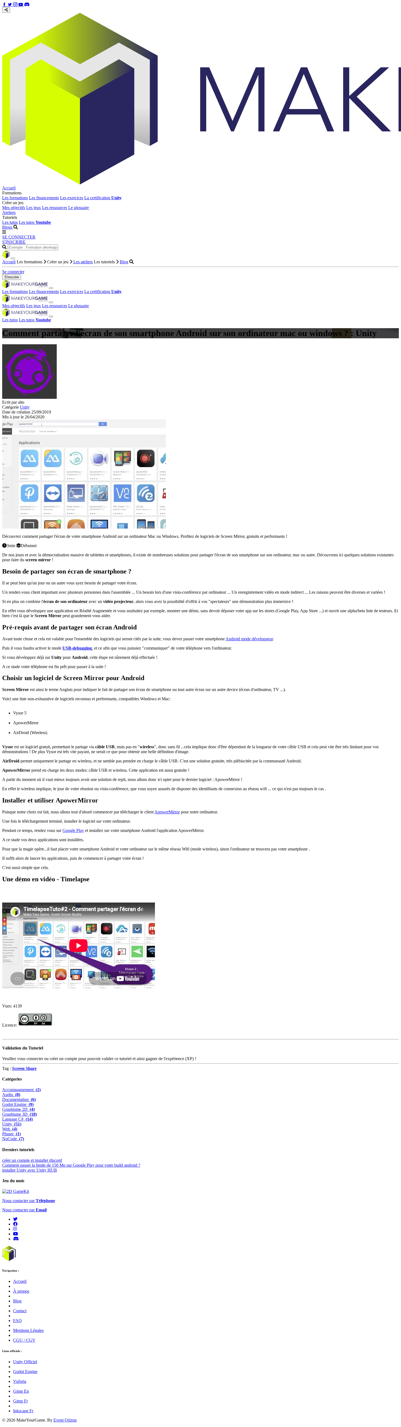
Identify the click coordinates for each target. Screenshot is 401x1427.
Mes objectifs (13, 207)
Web (9, 1129)
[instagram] (15, 1229)
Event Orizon (65, 1420)
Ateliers (9, 212)
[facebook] (15, 1224)
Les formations (15, 197)
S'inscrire (11, 277)
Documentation (19, 1099)
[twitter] (15, 1219)
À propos (21, 1291)
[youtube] (15, 1234)
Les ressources (54, 207)
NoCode (13, 1138)
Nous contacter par (28, 1200)
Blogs (7, 227)
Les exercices (71, 197)
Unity (25, 407)
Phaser (11, 1134)
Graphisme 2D (18, 1109)
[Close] (13, 258)
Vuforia (19, 1381)
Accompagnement (21, 1089)
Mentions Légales (28, 1330)
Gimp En (21, 1391)
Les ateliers (83, 262)
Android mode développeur (249, 638)
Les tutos (10, 222)
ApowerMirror (167, 812)
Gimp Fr (20, 1401)
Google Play (73, 830)
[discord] (16, 1238)
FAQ (17, 1320)
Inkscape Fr (23, 1410)
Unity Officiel (25, 1361)
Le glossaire (78, 207)
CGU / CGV (24, 1340)
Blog (124, 262)
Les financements (44, 197)
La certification (103, 197)
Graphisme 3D (19, 1114)
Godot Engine (18, 1104)
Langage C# (17, 1119)
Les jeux (33, 207)
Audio (11, 1094)
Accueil (9, 188)
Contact (19, 1310)
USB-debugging (77, 648)
